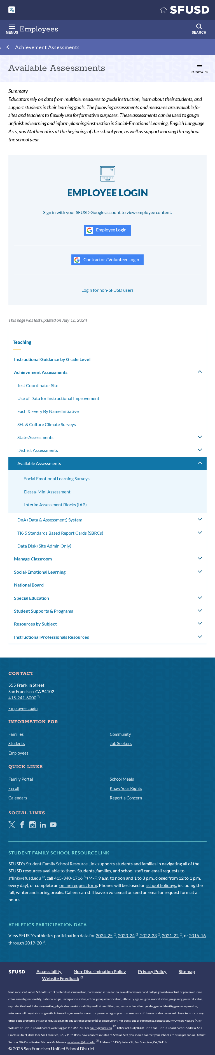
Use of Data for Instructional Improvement (58, 398)
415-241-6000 (22, 697)
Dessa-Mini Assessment (47, 491)
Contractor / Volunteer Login (111, 259)
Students (16, 743)
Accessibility (49, 971)
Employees (18, 752)
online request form (78, 885)
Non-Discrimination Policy (100, 971)
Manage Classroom (33, 558)
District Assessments (37, 450)
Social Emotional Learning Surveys (57, 478)
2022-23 (148, 935)
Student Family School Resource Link (61, 863)
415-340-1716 (68, 878)
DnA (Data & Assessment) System (49, 519)
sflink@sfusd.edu (24, 878)
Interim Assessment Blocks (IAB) (55, 504)
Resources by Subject (35, 623)
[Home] (184, 11)
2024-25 (104, 935)
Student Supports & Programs (43, 610)
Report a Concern (126, 797)
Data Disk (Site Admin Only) (44, 545)
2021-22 (170, 935)
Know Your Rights (126, 788)
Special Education (31, 598)
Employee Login (111, 229)
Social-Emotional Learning (40, 571)
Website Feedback (60, 978)
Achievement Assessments (47, 47)
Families (16, 734)
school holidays (161, 885)
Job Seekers (121, 743)
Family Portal (20, 779)
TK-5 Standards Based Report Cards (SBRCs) (60, 532)
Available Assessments (39, 463)
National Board (29, 584)
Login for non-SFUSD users (107, 290)
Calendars (17, 797)
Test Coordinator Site (37, 385)
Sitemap (187, 971)
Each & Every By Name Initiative (48, 411)
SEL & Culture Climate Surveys (46, 424)
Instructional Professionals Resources (51, 637)
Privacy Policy (152, 971)
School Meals (122, 779)
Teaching (22, 342)
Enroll (13, 788)
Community (120, 734)
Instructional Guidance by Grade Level (52, 359)
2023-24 (126, 935)
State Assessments (35, 437)
